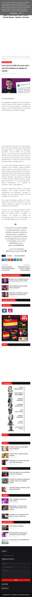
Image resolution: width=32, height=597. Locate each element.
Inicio (3, 56)
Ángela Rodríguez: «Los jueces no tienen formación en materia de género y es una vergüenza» (18, 507)
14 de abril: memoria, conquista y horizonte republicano (18, 454)
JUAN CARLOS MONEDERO (11, 56)
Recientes (5, 443)
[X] (16, 311)
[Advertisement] (16, 38)
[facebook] (4, 311)
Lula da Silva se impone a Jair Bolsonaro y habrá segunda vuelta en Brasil (19, 488)
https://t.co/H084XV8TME (16, 245)
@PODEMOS (13, 243)
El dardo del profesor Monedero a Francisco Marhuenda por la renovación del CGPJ (18, 293)
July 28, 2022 (20, 251)
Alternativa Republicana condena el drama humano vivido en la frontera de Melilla (18, 533)
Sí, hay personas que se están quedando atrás (19, 539)
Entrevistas (25, 17)
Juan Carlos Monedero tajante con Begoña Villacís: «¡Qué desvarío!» (18, 286)
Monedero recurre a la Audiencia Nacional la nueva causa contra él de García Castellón (18, 280)
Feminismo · (18, 17)
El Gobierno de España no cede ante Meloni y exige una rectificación (18, 447)
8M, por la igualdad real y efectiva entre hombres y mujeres (18, 500)
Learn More (13, 13)
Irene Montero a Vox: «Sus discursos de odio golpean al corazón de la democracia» (18, 515)
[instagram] (10, 311)
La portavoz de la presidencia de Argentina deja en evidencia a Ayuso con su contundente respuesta (19, 480)
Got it (21, 13)
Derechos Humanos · (9, 17)
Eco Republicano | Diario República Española (20, 594)
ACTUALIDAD (9, 256)
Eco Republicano (7, 73)
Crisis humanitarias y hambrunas (16, 526)
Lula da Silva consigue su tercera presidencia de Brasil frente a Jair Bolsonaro (19, 473)
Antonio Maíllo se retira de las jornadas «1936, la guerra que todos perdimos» (19, 461)
